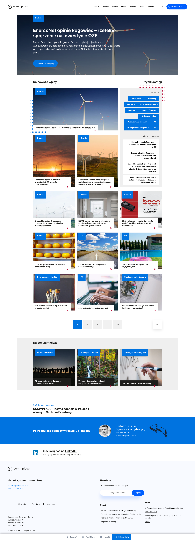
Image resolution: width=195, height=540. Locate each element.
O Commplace (151, 508)
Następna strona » (157, 324)
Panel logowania (172, 508)
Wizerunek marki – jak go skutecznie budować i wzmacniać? (138, 306)
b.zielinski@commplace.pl (127, 435)
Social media (135, 514)
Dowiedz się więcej (45, 63)
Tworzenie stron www (124, 518)
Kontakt (151, 7)
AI (155, 128)
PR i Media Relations (109, 510)
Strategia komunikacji (128, 510)
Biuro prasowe (151, 512)
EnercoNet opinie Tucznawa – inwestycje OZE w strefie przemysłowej (48, 182)
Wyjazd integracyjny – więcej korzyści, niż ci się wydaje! (91, 382)
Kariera (133, 7)
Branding (152, 99)
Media (141, 7)
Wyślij (138, 492)
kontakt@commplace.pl (18, 485)
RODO (147, 522)
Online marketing (149, 116)
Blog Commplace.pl (18, 7)
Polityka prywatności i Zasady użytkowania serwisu (163, 516)
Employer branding (148, 104)
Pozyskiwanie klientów (137, 122)
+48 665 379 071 (177, 7)
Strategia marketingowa (137, 128)
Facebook (36, 504)
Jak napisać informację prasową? (93, 308)
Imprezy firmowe (149, 110)
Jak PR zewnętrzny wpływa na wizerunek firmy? (92, 265)
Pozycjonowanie (107, 518)
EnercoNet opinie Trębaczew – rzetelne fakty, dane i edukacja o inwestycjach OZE (142, 179)
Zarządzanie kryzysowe (110, 514)
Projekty (105, 7)
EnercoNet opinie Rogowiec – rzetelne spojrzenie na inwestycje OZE (74, 32)
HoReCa (131, 110)
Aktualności (136, 99)
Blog (181, 508)
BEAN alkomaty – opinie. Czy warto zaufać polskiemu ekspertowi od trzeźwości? (137, 223)
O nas (123, 7)
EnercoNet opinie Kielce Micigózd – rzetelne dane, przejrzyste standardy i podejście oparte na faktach (95, 182)
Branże (38, 18)
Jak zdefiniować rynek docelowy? (137, 383)
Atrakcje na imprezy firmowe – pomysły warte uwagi (48, 382)
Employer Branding (108, 522)
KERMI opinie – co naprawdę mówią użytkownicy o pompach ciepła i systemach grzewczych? (94, 223)
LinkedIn (71, 451)
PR (155, 122)
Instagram (51, 504)
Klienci (115, 7)
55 (117, 324)
